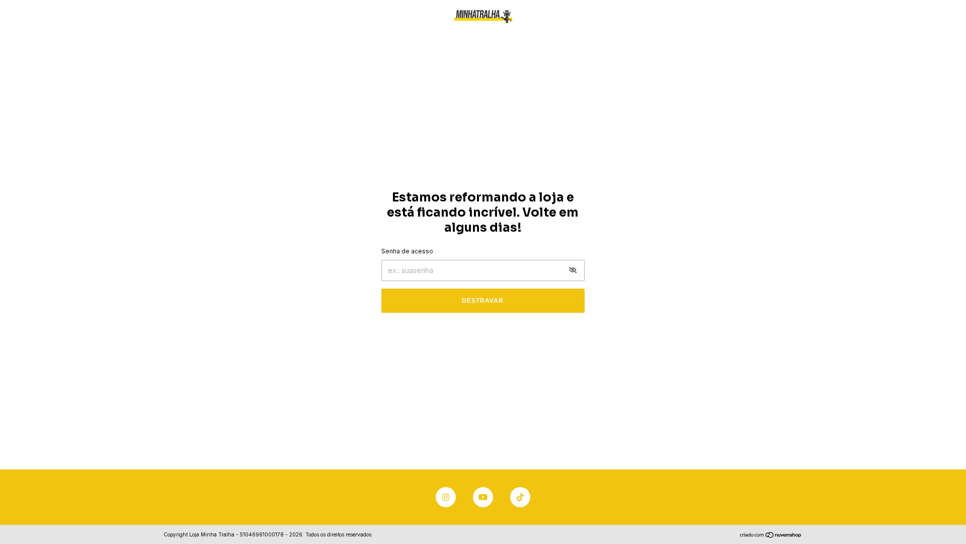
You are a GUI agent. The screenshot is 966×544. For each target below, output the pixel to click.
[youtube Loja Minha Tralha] (483, 497)
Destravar (483, 300)
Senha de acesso (407, 251)
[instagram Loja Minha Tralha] (446, 497)
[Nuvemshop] (771, 535)
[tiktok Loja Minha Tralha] (520, 497)
